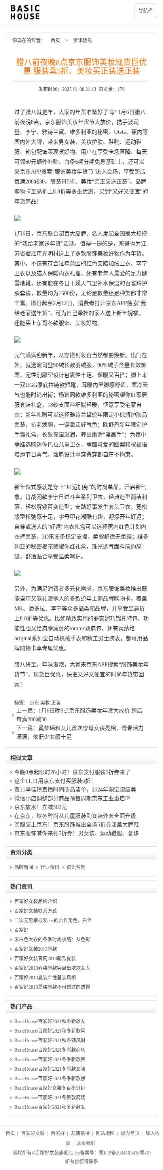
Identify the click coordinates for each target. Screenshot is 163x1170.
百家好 (21, 930)
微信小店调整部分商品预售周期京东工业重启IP (72, 798)
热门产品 (21, 1007)
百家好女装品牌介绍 (35, 901)
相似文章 (21, 758)
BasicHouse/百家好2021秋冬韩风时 (49, 1040)
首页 (55, 40)
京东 (34, 703)
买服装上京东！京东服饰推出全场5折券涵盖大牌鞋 (76, 825)
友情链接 (80, 1133)
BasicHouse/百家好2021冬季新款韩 (49, 1059)
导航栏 (145, 11)
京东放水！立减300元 (40, 807)
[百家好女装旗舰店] (81, 12)
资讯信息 (82, 40)
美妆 (45, 703)
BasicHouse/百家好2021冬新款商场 (49, 1050)
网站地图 (105, 1133)
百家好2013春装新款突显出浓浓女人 (52, 968)
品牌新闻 (23, 867)
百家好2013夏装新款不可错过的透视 (52, 987)
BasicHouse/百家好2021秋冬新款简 (49, 1031)
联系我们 (85, 1143)
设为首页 (130, 1133)
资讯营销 (75, 867)
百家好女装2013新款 (35, 949)
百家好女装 (33, 1133)
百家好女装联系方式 (35, 911)
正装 (56, 703)
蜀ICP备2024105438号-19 (125, 1153)
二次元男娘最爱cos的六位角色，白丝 (53, 920)
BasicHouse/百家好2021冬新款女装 (49, 1069)
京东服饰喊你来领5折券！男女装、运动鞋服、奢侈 (76, 833)
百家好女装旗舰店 (54, 1153)
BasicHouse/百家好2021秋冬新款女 (49, 1021)
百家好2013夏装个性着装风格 (45, 978)
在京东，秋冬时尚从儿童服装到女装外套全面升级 (75, 816)
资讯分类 (21, 852)
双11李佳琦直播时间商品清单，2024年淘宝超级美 (75, 790)
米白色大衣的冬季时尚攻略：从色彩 (52, 939)
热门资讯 (21, 887)
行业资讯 (49, 867)
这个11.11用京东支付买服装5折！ (55, 781)
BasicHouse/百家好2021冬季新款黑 (49, 1078)
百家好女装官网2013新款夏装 (45, 958)
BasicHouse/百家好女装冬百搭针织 (49, 1088)
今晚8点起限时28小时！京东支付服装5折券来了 (72, 772)
